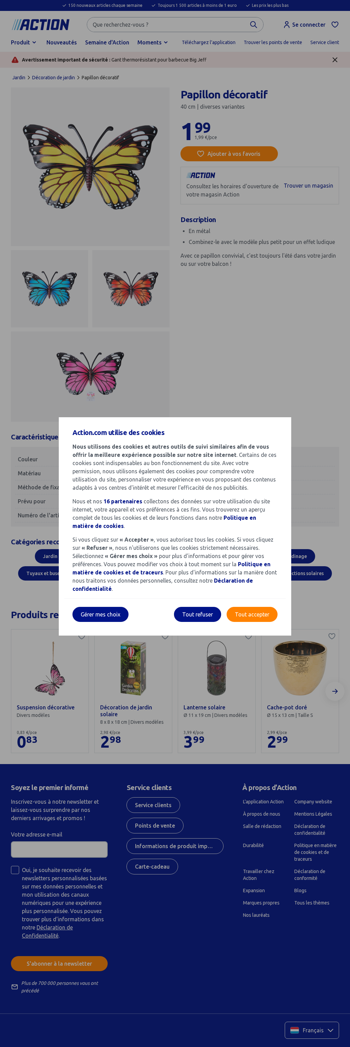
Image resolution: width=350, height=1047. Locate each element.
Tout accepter (252, 614)
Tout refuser (197, 614)
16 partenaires (123, 501)
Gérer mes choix (100, 614)
